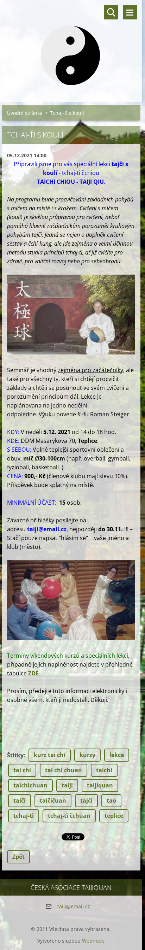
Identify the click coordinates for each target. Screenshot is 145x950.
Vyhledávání (111, 12)
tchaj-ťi (23, 816)
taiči (19, 800)
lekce (116, 755)
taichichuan (30, 785)
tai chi (22, 770)
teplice (114, 816)
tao (111, 800)
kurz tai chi (49, 755)
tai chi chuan (63, 770)
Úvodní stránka (25, 113)
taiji (67, 785)
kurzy (87, 755)
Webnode (93, 940)
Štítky (15, 755)
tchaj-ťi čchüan (69, 816)
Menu (130, 12)
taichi (104, 770)
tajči (86, 800)
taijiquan (100, 785)
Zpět (18, 857)
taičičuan (53, 800)
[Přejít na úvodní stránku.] (71, 46)
